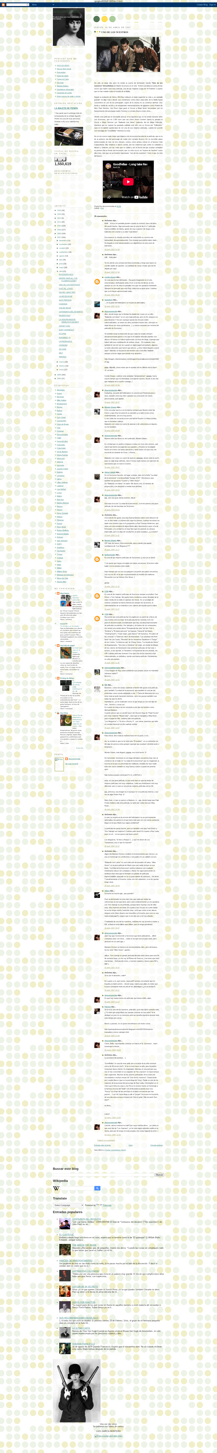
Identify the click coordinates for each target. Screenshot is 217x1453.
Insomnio (60, 465)
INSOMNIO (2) (65, 338)
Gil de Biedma (62, 452)
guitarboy (109, 300)
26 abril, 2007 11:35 (112, 663)
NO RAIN (62, 349)
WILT (61, 353)
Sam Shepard (62, 541)
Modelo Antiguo (62, 86)
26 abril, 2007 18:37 (112, 968)
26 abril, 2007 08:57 (112, 402)
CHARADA (63, 304)
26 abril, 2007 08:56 (112, 385)
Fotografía (61, 445)
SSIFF (59, 544)
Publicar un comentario (106, 1140)
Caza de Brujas (63, 424)
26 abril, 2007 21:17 (112, 1002)
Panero (59, 510)
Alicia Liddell (110, 472)
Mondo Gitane (110, 407)
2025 (59, 214)
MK (106, 685)
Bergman (60, 397)
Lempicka (60, 476)
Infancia (60, 462)
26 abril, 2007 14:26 (112, 809)
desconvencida (111, 311)
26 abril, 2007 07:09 (112, 272)
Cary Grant (61, 417)
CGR (106, 591)
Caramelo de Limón (64, 93)
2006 (59, 375)
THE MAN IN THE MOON (84, 1245)
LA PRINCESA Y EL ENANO (85, 1271)
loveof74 (63, 624)
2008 (59, 233)
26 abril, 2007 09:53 (112, 510)
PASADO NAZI (64, 315)
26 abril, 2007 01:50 (112, 249)
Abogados (61, 390)
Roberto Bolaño (63, 534)
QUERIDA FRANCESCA (83, 1344)
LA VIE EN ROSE (65, 296)
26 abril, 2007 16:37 (112, 846)
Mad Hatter (64, 593)
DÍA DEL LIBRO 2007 (67, 292)
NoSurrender (110, 555)
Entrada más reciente (102, 1145)
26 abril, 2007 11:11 (112, 535)
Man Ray (60, 500)
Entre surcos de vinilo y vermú (68, 96)
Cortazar (60, 431)
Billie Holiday (61, 400)
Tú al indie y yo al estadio (69, 626)
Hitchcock (61, 458)
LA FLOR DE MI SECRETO (85, 1286)
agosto (62, 256)
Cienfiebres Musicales (65, 89)
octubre (62, 248)
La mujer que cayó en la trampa (77, 650)
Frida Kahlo (61, 448)
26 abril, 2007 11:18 (112, 586)
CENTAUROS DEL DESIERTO (71, 312)
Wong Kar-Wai (62, 578)
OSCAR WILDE (65, 308)
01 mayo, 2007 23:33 (113, 1050)
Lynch (59, 493)
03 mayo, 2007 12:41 (113, 1135)
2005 (59, 378)
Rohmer (60, 537)
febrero (62, 366)
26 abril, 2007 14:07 (112, 728)
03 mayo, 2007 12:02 (113, 1118)
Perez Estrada (62, 513)
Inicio (131, 1145)
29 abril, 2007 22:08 (112, 1036)
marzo (62, 362)
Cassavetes (61, 421)
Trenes (59, 554)
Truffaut (60, 558)
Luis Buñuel (61, 489)
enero (61, 370)
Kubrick (60, 472)
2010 (59, 226)
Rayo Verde (61, 527)
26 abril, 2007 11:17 (112, 550)
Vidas (59, 565)
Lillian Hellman (62, 482)
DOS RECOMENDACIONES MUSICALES (78, 1318)
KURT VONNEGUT (66, 330)
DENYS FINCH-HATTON (83, 1302)
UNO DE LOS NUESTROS (114, 32)
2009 (59, 230)
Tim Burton (61, 551)
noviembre (63, 244)
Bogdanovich (62, 404)
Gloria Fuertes (62, 455)
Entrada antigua (156, 1145)
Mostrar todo (79, 748)
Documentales (62, 434)
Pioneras (60, 520)
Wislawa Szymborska (65, 575)
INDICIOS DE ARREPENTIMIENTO (75, 1260)
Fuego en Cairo (63, 79)
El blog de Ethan (67, 678)
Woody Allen (61, 582)
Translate (107, 1205)
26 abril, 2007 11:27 (112, 609)
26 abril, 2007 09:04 (112, 431)
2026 (59, 210)
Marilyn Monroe (63, 503)
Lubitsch (60, 486)
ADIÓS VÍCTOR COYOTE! (76, 598)
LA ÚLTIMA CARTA (81, 1328)
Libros (59, 479)
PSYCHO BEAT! (63, 65)
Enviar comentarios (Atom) (115, 1150)
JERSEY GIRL (64, 326)
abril (61, 271)
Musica (59, 506)
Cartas (59, 414)
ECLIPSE (62, 334)
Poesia (59, 523)
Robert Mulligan (63, 530)
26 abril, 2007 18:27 (112, 928)
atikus (107, 891)
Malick (59, 496)
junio (61, 264)
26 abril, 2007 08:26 (112, 295)
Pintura (59, 517)
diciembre (63, 240)
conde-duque (110, 277)
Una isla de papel (67, 645)
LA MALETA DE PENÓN (66, 108)
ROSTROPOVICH (66, 274)
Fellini (59, 438)
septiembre (63, 252)
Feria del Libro (62, 441)
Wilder (59, 568)
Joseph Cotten (62, 469)
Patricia (108, 1007)
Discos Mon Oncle (64, 69)
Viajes (59, 561)
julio (61, 260)
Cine (102, 208)
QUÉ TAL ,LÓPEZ (66, 289)
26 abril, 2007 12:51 (112, 680)
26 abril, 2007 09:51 (112, 490)
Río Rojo (60, 83)
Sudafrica (60, 547)
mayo (61, 267)
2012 (59, 218)
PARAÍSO (62, 357)
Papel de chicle (62, 76)
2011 (59, 222)
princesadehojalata (112, 668)
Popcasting (61, 72)
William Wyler (62, 571)
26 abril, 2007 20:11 (112, 990)
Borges (59, 407)
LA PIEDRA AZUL (65, 341)
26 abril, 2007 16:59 (112, 886)
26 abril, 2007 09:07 (112, 467)
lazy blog (64, 713)
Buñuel (59, 411)
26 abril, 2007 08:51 (112, 306)
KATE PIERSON (65, 300)
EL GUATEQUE (66, 1234)
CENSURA (63, 345)
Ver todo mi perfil (71, 764)
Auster (59, 393)
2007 (59, 237)
